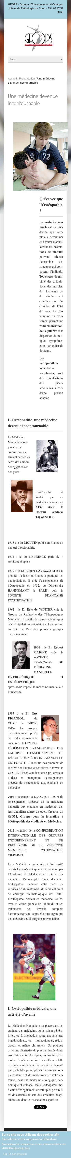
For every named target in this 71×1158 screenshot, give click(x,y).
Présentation (27, 78)
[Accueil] (35, 50)
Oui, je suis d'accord (15, 1153)
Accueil (12, 78)
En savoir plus (21, 1148)
